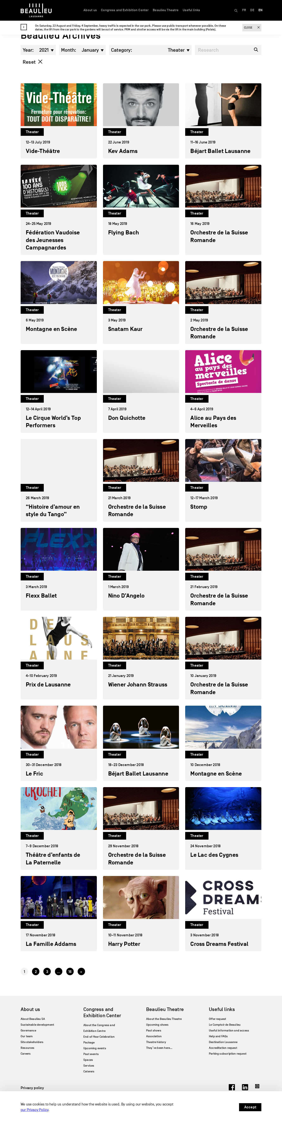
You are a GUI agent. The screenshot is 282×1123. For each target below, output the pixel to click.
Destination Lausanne (223, 1042)
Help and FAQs (218, 1036)
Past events (91, 1054)
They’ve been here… (159, 1048)
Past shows (153, 1030)
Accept (250, 1107)
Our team (27, 1036)
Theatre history (156, 1042)
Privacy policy (32, 1088)
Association (154, 1036)
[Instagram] (258, 1089)
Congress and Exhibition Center (125, 10)
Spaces (88, 1060)
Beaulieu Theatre (166, 10)
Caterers (88, 1071)
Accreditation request (223, 1048)
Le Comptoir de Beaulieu (225, 1024)
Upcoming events (94, 1048)
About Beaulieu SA (33, 1019)
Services (88, 1065)
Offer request (217, 1019)
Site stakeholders (32, 1042)
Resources (27, 1048)
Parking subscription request (227, 1053)
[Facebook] (232, 1089)
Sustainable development (37, 1024)
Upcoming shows (157, 1024)
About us (90, 10)
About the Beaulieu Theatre (164, 1019)
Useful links (191, 10)
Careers (26, 1053)
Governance (28, 1030)
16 (70, 971)
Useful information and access (229, 1030)
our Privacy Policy (34, 1110)
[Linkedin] (245, 1089)
